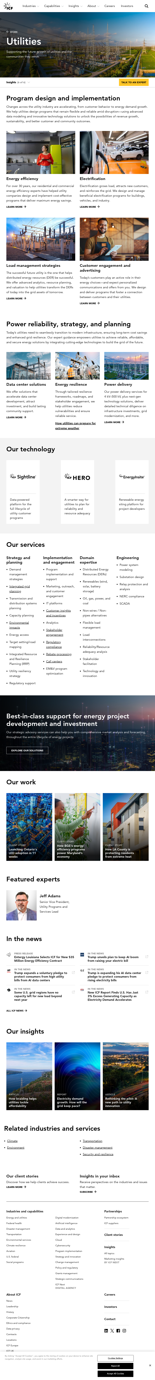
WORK (14, 32)
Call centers (54, 661)
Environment (15, 1147)
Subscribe (86, 1191)
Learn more (14, 1187)
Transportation (92, 1141)
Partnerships (113, 1211)
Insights (109, 1247)
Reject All (115, 1366)
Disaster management (97, 1147)
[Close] (150, 1365)
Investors (110, 1307)
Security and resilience (98, 1154)
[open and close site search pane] (146, 6)
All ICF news (14, 1010)
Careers (109, 1294)
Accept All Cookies (115, 1373)
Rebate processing (58, 654)
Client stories (113, 1235)
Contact (109, 1319)
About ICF (13, 1294)
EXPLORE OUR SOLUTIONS (27, 750)
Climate (12, 1141)
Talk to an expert (133, 82)
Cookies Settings (115, 1358)
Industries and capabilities (24, 1211)
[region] (77, 1366)
